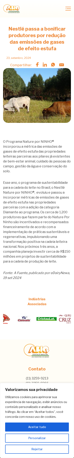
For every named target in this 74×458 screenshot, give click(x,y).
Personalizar (37, 438)
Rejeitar (37, 449)
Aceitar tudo (37, 427)
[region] (37, 420)
